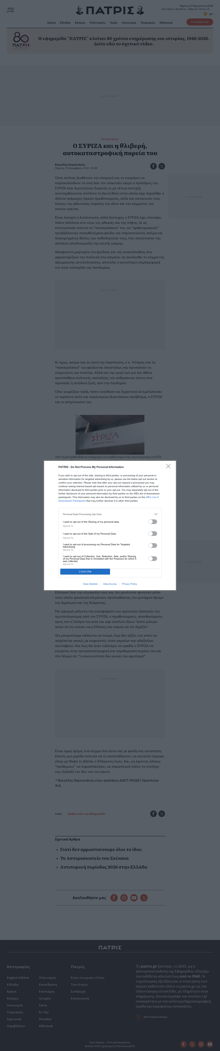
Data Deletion (90, 583)
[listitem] (110, 514)
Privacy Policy (129, 583)
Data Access (110, 583)
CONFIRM (85, 571)
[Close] (169, 467)
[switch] (152, 521)
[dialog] (110, 525)
